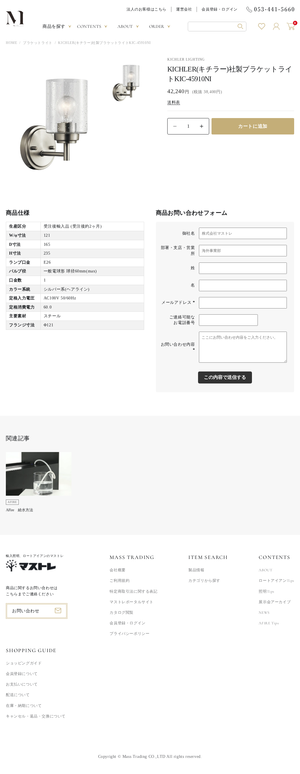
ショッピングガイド (24, 663)
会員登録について (22, 673)
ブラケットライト (37, 43)
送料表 (173, 102)
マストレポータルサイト (132, 602)
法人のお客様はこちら (146, 9)
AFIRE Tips (269, 623)
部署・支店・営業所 (178, 251)
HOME (11, 43)
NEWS (264, 612)
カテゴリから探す (204, 580)
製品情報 (196, 570)
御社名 (188, 233)
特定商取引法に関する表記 (133, 591)
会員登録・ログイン (219, 9)
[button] (217, 26)
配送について (18, 695)
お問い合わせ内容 (178, 347)
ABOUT (265, 570)
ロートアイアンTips (276, 580)
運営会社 (184, 9)
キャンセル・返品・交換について (36, 716)
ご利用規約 (119, 580)
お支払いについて (22, 684)
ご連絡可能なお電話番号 (182, 320)
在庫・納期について (24, 705)
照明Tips (266, 591)
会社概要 (117, 570)
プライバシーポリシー (129, 633)
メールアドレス (178, 302)
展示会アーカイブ (275, 602)
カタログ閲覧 (122, 612)
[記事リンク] (38, 484)
